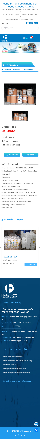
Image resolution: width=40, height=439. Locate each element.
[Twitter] (15, 435)
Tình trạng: (6, 145)
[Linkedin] (24, 435)
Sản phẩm (16, 70)
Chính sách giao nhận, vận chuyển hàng (16, 373)
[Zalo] (36, 424)
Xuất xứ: (5, 141)
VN (27, 38)
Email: (5, 326)
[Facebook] (18, 435)
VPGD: (5, 331)
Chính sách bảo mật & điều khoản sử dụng (17, 361)
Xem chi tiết (31, 264)
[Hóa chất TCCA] (20, 240)
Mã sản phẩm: (8, 137)
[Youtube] (21, 435)
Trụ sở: (5, 317)
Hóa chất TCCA (10, 257)
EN (24, 38)
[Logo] (5, 38)
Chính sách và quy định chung (13, 357)
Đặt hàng (30, 155)
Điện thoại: (7, 323)
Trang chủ (6, 70)
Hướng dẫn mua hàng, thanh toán (14, 369)
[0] (30, 38)
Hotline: (5, 23)
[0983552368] (36, 430)
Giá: (4, 130)
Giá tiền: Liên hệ (8, 263)
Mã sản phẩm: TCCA (10, 260)
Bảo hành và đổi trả (9, 365)
